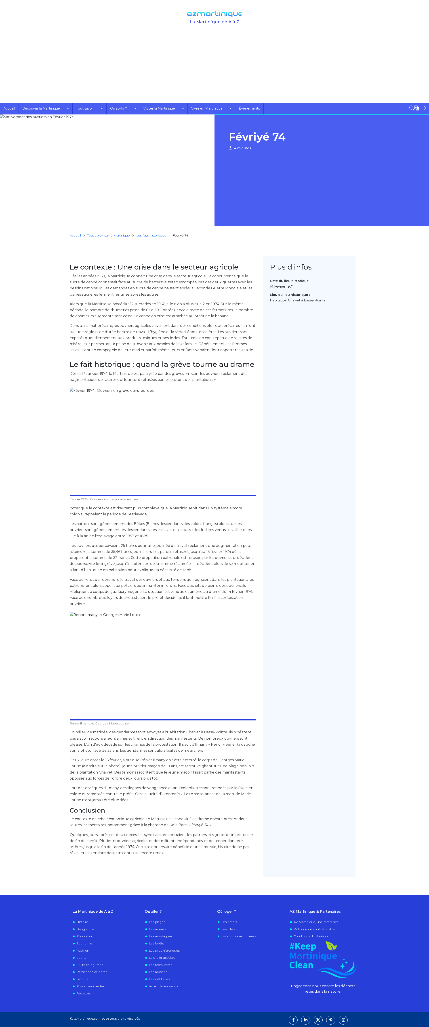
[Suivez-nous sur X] (318, 1020)
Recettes (83, 993)
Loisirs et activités (162, 957)
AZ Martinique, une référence (316, 922)
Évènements (249, 108)
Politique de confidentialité (314, 929)
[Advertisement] (214, 69)
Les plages (157, 922)
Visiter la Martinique (159, 108)
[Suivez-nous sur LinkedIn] (305, 1020)
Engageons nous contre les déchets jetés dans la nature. (323, 989)
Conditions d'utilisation (311, 936)
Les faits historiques (151, 235)
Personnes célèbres (91, 972)
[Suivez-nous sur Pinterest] (330, 1020)
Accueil (9, 108)
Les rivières (157, 929)
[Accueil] (214, 14)
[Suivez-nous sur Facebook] (293, 1020)
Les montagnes (160, 936)
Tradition (82, 950)
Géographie (85, 929)
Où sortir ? (118, 108)
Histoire (82, 922)
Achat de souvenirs (163, 986)
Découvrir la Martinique (41, 108)
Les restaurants (160, 965)
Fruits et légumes (89, 965)
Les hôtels (229, 922)
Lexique (82, 979)
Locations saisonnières (238, 936)
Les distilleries (159, 979)
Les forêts (156, 943)
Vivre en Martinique (207, 108)
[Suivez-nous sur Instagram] (343, 1020)
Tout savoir (85, 108)
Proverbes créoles (90, 986)
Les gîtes (228, 929)
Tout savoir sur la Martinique (108, 235)
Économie (84, 943)
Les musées (158, 972)
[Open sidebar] (418, 108)
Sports (81, 957)
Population (84, 936)
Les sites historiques (164, 950)
